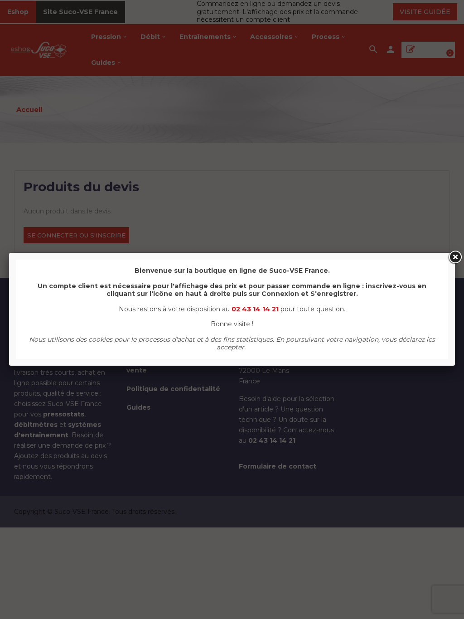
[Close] (455, 257)
